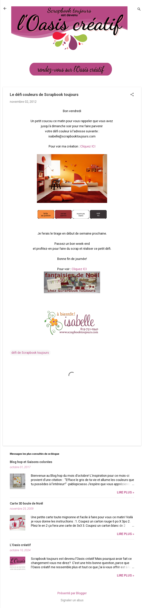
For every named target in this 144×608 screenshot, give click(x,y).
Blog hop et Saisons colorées (31, 462)
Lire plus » (125, 492)
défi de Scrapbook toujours (30, 352)
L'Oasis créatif (20, 545)
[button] (132, 94)
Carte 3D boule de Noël (26, 503)
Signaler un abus (72, 600)
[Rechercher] (139, 9)
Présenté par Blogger (72, 593)
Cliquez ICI (87, 146)
